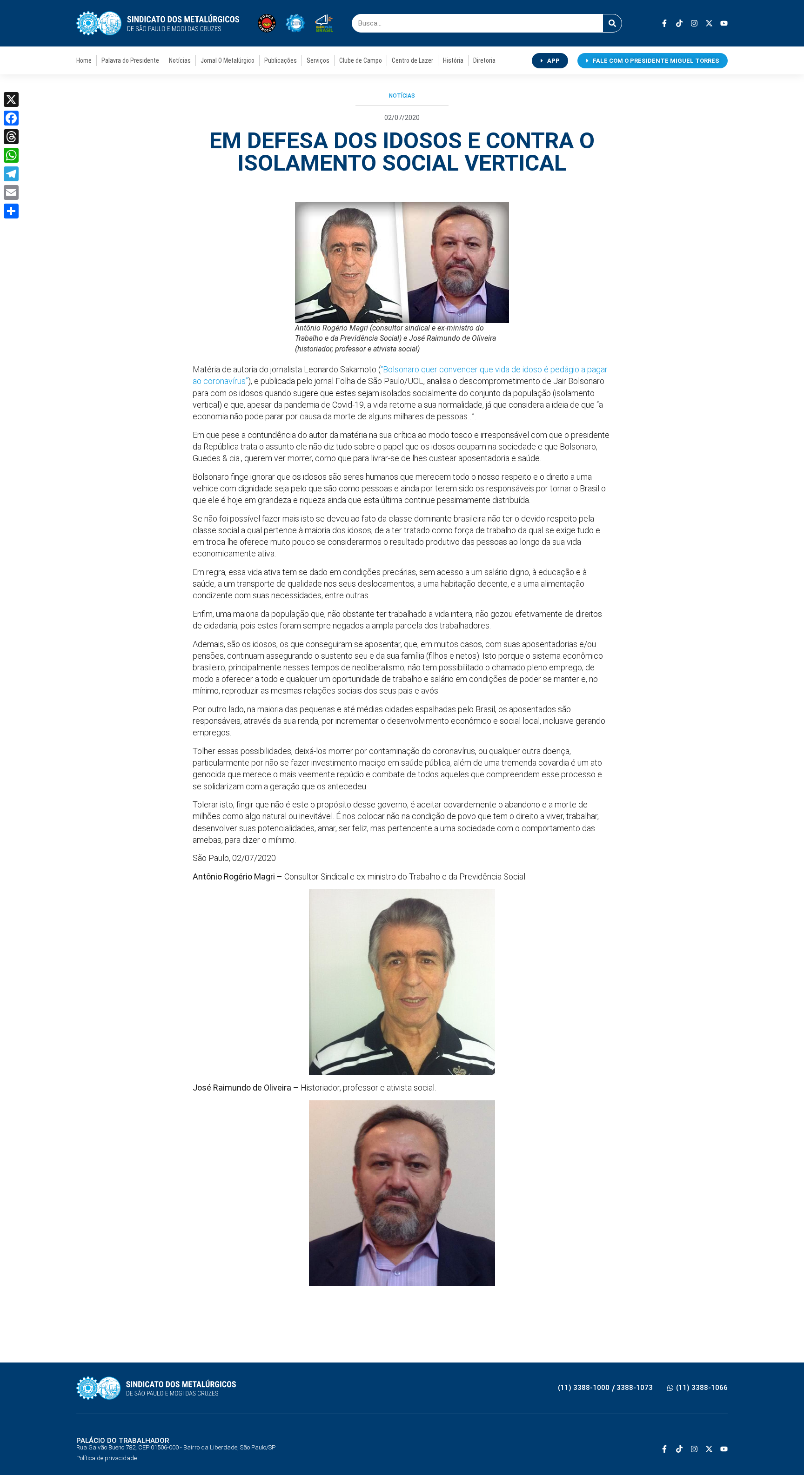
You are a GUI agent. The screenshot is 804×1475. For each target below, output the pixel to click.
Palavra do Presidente (130, 60)
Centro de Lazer (412, 60)
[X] (11, 99)
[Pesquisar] (612, 23)
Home (84, 60)
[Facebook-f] (664, 23)
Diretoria (484, 60)
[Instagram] (694, 23)
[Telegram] (11, 174)
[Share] (11, 211)
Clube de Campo (360, 60)
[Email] (11, 192)
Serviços (318, 60)
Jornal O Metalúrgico (228, 60)
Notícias (180, 60)
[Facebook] (11, 118)
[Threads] (11, 136)
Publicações (280, 60)
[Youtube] (724, 23)
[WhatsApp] (11, 155)
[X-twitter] (709, 23)
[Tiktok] (679, 23)
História (453, 60)
